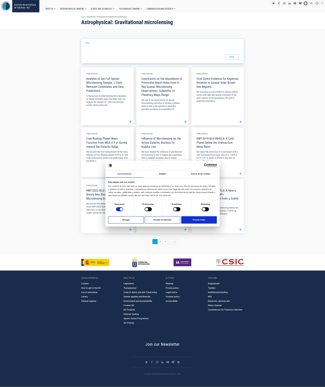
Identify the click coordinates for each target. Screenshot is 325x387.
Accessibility (171, 301)
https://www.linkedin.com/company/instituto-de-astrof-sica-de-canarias (289, 3)
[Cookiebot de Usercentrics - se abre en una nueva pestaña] (206, 165)
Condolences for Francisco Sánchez (225, 310)
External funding (131, 314)
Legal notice (171, 292)
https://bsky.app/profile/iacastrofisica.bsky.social (300, 3)
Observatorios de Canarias (72, 9)
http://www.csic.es (230, 262)
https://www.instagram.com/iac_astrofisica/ (284, 3)
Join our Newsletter (162, 344)
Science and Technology (101, 9)
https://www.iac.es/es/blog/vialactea (305, 3)
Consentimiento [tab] (124, 174)
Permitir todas (199, 220)
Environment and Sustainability (138, 301)
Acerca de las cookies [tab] (200, 174)
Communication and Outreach (159, 9)
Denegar (126, 220)
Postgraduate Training (129, 9)
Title (87, 43)
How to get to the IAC (91, 288)
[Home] (6, 6)
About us (49, 9)
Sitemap (169, 283)
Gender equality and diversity (137, 296)
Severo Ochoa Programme (136, 318)
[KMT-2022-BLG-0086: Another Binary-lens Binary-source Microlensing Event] (130, 229)
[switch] (148, 209)
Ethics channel (215, 305)
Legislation (129, 283)
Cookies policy (173, 296)
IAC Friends (129, 323)
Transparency (130, 288)
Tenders (212, 288)
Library (84, 296)
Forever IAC (129, 305)
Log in (317, 3)
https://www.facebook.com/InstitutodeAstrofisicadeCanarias (279, 3)
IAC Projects (129, 310)
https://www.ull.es (182, 262)
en (311, 3)
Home (83, 17)
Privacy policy (172, 288)
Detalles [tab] (162, 174)
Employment (214, 283)
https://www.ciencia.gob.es (95, 262)
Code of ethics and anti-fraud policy (140, 292)
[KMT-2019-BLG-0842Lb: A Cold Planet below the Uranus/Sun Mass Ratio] (240, 173)
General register (88, 301)
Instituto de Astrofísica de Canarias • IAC (25, 6)
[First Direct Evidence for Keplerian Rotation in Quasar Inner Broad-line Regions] (240, 121)
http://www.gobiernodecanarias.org (141, 262)
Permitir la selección (162, 220)
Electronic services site (219, 301)
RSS (210, 296)
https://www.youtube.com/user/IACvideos (295, 3)
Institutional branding (218, 292)
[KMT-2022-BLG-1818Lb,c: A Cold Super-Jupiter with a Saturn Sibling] (185, 229)
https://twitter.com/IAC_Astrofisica (273, 3)
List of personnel (89, 292)
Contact (85, 283)
